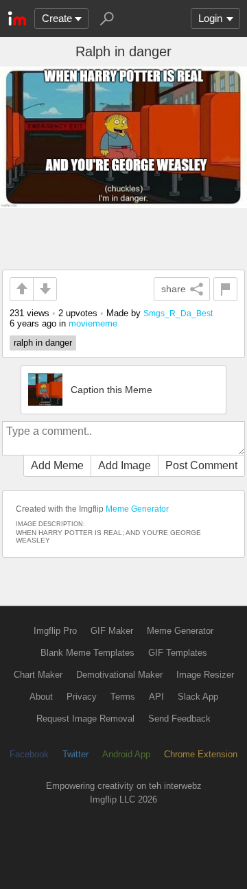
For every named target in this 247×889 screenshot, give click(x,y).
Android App (126, 754)
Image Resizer (205, 674)
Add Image (124, 465)
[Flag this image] (225, 289)
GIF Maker (112, 631)
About (41, 696)
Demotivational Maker (119, 674)
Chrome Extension (200, 754)
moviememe (93, 323)
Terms (122, 696)
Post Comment (201, 465)
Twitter (75, 754)
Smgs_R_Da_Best (178, 313)
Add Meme (57, 465)
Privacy (82, 696)
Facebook (29, 754)
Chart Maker (38, 674)
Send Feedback (179, 718)
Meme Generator (137, 509)
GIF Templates (177, 653)
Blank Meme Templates (87, 653)
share (173, 288)
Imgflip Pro (55, 631)
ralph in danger (43, 342)
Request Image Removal (85, 718)
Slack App (198, 696)
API (156, 696)
